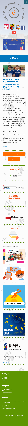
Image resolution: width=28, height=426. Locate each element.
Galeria (5, 146)
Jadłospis (5, 380)
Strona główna (6, 377)
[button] (15, 165)
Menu (15, 58)
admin (18, 91)
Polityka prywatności (7, 389)
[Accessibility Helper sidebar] (26, 2)
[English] (3, 185)
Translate (8, 188)
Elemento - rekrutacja (7, 392)
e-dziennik (5, 378)
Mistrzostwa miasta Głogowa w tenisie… (14, 154)
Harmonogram (6, 362)
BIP (3, 390)
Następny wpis (14, 159)
